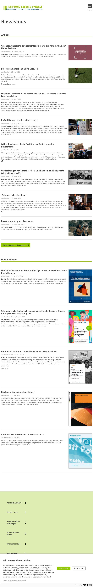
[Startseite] (22, 7)
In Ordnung (63, 568)
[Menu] (90, 6)
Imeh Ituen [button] (5, 369)
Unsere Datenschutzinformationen (14, 580)
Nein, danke (78, 568)
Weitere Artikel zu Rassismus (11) (16, 245)
